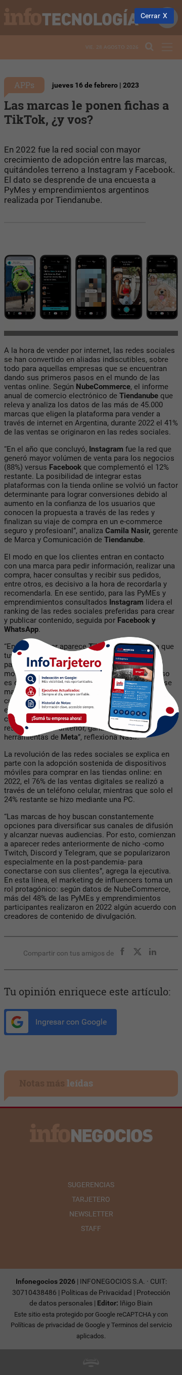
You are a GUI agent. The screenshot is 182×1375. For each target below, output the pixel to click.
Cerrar (150, 16)
